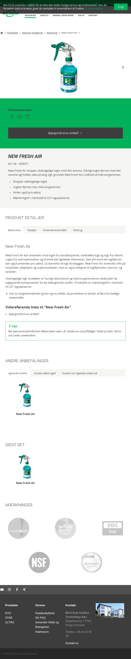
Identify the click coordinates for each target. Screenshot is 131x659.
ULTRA (9, 622)
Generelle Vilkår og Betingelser (47, 624)
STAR (8, 617)
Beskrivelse (14, 230)
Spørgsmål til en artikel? (63, 133)
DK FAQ (40, 617)
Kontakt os (72, 643)
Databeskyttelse (45, 613)
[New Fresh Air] (25, 395)
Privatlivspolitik (94, 8)
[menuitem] (31, 16)
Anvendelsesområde (55, 230)
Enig (120, 7)
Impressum (42, 631)
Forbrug (77, 230)
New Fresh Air (25, 414)
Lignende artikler (17, 373)
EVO (8, 613)
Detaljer (32, 230)
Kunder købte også (45, 373)
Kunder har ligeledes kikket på (79, 373)
